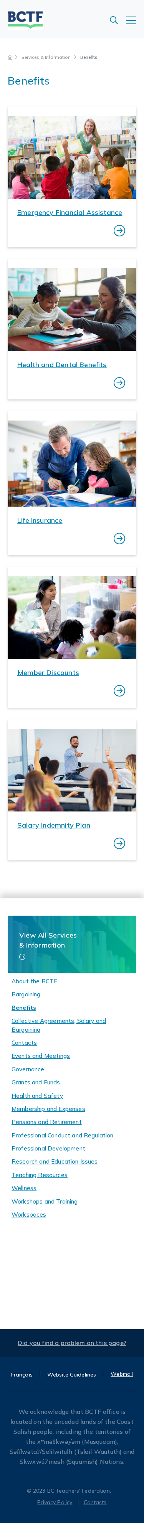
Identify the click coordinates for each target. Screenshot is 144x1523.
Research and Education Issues (55, 1161)
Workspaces (29, 1214)
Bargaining (26, 994)
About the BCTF (34, 981)
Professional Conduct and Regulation (63, 1135)
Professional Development (48, 1148)
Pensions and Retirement (47, 1122)
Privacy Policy (54, 1502)
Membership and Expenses (48, 1108)
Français (22, 1374)
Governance (28, 1069)
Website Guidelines (71, 1374)
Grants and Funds (36, 1082)
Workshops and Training (45, 1201)
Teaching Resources (40, 1175)
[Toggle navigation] (135, 24)
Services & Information (47, 57)
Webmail (122, 1373)
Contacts (24, 1042)
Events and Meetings (41, 1055)
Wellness (24, 1188)
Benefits (24, 1007)
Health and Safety (37, 1095)
